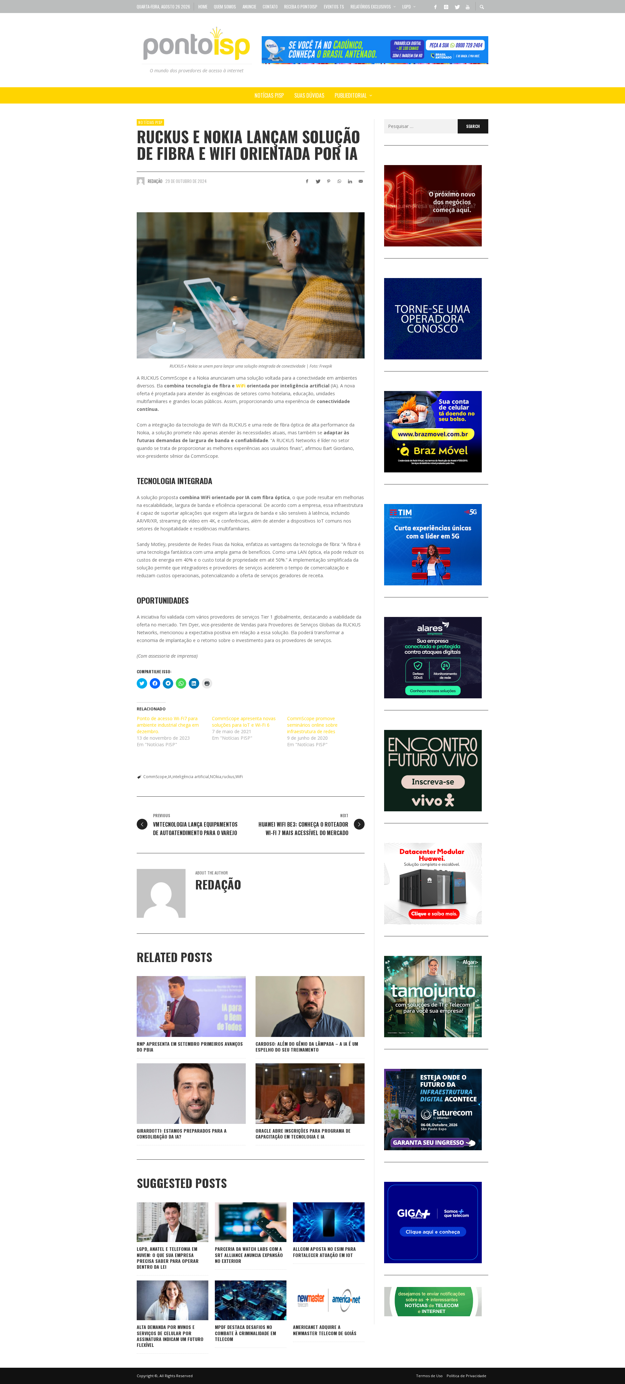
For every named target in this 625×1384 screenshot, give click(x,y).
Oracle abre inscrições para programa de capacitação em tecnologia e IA (303, 1133)
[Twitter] (457, 6)
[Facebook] (435, 6)
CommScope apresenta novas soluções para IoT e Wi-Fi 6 (244, 721)
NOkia (215, 776)
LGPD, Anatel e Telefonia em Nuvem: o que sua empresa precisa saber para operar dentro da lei (168, 1257)
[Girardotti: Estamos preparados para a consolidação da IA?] (181, 1093)
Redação (155, 181)
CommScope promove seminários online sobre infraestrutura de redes (312, 724)
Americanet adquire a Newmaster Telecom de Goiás (324, 1329)
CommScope (155, 776)
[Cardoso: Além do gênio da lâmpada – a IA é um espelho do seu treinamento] (299, 1006)
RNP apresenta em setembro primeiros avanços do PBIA (190, 1046)
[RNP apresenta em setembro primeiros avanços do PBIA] (181, 1006)
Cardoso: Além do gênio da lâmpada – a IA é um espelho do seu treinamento (307, 1046)
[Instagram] (446, 6)
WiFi (240, 386)
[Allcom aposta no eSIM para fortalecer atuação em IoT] (318, 1222)
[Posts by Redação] (141, 181)
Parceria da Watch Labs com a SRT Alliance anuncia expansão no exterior (249, 1254)
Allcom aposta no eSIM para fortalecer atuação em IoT (324, 1251)
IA (170, 776)
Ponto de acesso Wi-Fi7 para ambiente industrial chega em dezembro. (168, 724)
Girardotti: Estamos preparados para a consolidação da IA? (182, 1133)
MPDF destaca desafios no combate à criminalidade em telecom (245, 1332)
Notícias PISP (150, 122)
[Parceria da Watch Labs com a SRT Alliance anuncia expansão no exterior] (240, 1222)
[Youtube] (467, 6)
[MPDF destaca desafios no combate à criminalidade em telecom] (240, 1300)
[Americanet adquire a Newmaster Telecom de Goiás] (318, 1300)
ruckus (228, 776)
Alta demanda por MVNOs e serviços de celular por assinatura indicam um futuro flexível (170, 1335)
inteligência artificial (191, 776)
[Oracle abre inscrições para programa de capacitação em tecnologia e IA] (299, 1093)
